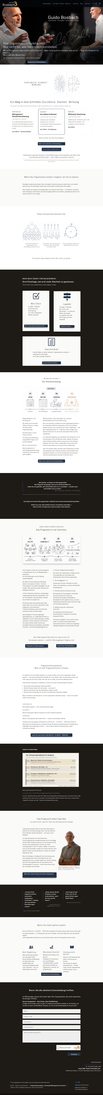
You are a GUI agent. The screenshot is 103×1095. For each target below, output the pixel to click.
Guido (26, 793)
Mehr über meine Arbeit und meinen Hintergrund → (38, 875)
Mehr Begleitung (29, 952)
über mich (87, 3)
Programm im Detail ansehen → (35, 646)
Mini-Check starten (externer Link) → (35, 326)
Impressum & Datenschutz (82, 1085)
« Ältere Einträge (27, 805)
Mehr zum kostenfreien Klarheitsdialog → (51, 144)
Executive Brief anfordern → (51, 362)
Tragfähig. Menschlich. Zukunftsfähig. (50, 793)
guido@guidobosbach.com (92, 1064)
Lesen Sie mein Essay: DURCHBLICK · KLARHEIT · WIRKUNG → (51, 735)
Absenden (74, 1054)
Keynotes (75, 3)
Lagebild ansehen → (66, 326)
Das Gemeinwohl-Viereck (32, 790)
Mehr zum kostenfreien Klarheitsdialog (50, 461)
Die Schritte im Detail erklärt (51, 149)
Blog (81, 3)
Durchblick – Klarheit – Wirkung (61, 3)
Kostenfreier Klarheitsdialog (36, 62)
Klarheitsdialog (47, 3)
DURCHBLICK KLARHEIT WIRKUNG (58, 722)
